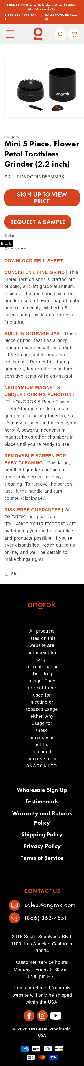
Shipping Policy (42, 834)
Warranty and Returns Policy (42, 817)
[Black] (6, 248)
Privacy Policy (42, 846)
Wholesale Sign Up (42, 790)
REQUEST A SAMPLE (38, 222)
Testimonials (42, 801)
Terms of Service (42, 858)
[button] (10, 34)
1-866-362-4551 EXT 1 (20, 17)
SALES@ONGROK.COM (61, 17)
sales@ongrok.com (50, 905)
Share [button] (17, 573)
